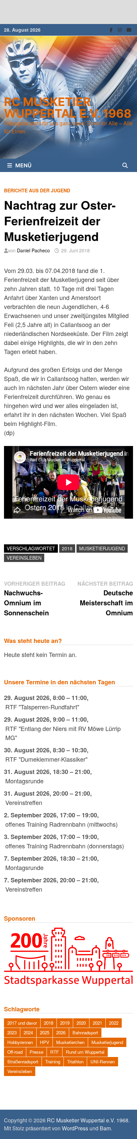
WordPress (75, 1128)
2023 (12, 1032)
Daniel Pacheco (33, 250)
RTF (54, 1052)
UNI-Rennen (102, 1061)
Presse (36, 1052)
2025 (44, 1032)
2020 (81, 1023)
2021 (97, 1023)
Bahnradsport (85, 1032)
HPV (44, 1042)
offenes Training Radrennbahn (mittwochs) (61, 824)
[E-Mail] (129, 29)
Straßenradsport (22, 1061)
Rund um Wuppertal (85, 1052)
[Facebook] (112, 29)
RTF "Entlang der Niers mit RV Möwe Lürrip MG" (63, 733)
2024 (28, 1032)
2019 (64, 1023)
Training (52, 1061)
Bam (105, 1128)
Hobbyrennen (20, 1042)
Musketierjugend (102, 548)
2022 (113, 1023)
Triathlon (75, 1061)
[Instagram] (120, 29)
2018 (67, 548)
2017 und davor (22, 1023)
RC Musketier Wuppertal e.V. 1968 (67, 107)
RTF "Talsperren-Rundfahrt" (42, 706)
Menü (23, 165)
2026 (61, 1032)
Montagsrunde (24, 780)
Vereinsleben (24, 557)
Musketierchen (70, 1042)
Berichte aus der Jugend (37, 190)
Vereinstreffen (23, 802)
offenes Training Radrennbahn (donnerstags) (64, 845)
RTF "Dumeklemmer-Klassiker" (46, 759)
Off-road (15, 1052)
